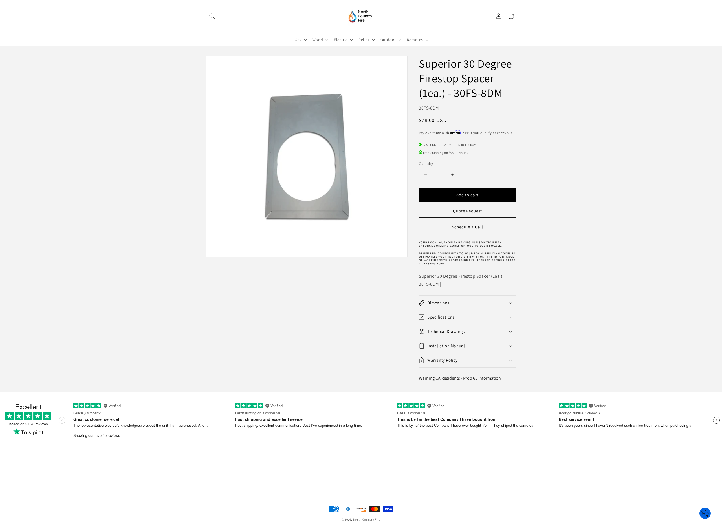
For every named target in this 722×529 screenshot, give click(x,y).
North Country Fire (367, 519)
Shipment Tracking (316, 474)
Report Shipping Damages (378, 484)
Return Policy (411, 474)
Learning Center (279, 474)
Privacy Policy (440, 474)
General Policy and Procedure (366, 474)
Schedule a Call (467, 227)
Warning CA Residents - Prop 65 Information (460, 378)
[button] (212, 16)
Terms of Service (334, 484)
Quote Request (467, 211)
